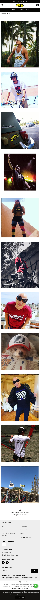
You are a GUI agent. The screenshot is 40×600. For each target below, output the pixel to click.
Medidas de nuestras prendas (8, 534)
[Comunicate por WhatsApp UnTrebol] (36, 586)
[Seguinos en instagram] (3, 562)
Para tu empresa (25, 537)
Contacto (5, 530)
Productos (23, 526)
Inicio (3, 14)
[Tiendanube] (20, 582)
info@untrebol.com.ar (11, 555)
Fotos (22, 533)
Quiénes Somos (25, 530)
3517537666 (7, 552)
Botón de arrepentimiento (20, 588)
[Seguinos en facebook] (7, 562)
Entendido (20, 597)
